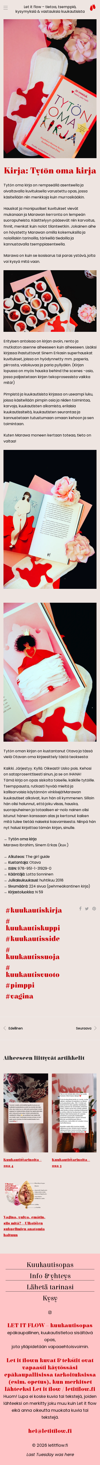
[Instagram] (50, 1312)
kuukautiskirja (36, 910)
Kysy (50, 1298)
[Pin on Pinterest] (94, 909)
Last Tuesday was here (50, 1454)
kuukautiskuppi (33, 928)
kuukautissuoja (33, 957)
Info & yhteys (50, 1276)
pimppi (22, 985)
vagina (21, 996)
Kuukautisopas (50, 1264)
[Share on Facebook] (80, 909)
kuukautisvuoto (33, 975)
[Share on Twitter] (87, 909)
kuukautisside (35, 939)
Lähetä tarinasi (50, 1287)
